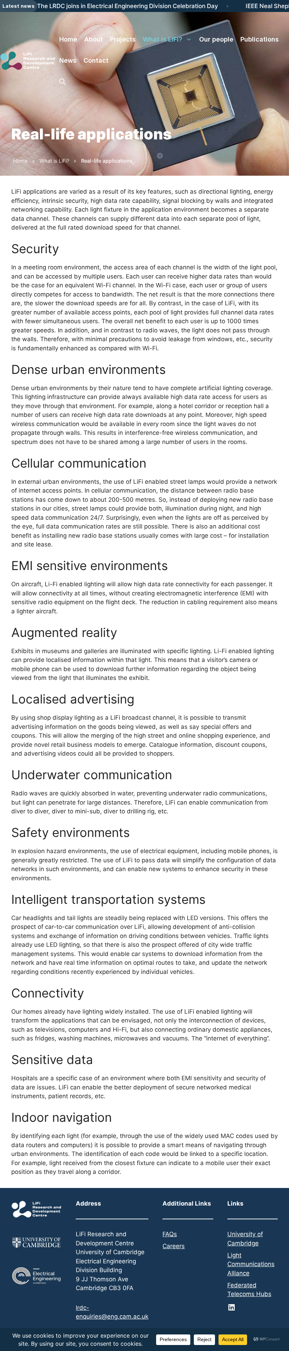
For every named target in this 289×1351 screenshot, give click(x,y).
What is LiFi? (162, 39)
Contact (96, 60)
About (93, 39)
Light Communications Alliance (251, 1264)
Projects (123, 39)
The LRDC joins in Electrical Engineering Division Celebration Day (127, 6)
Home (68, 39)
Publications (259, 39)
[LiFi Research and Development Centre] (28, 60)
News (67, 60)
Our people (216, 39)
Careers (173, 1246)
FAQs (169, 1234)
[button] (62, 81)
